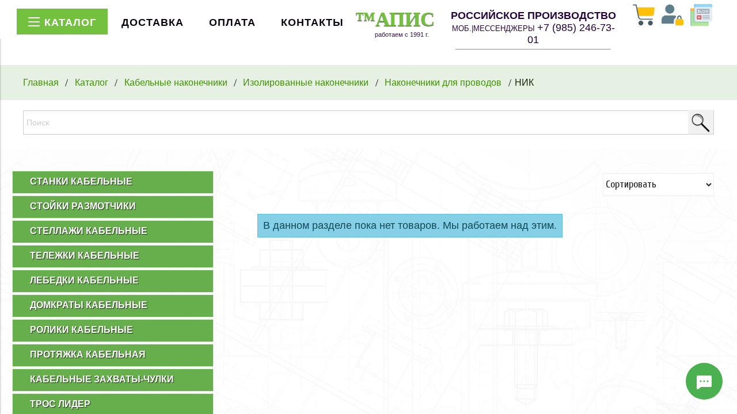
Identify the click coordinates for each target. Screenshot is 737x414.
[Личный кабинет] (672, 16)
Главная (41, 82)
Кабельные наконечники (175, 82)
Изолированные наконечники (305, 82)
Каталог (91, 82)
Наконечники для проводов (443, 82)
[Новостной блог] (701, 16)
